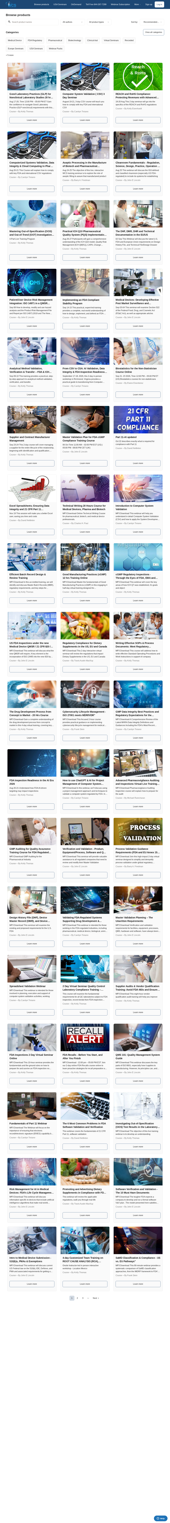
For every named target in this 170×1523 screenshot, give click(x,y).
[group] (75, 44)
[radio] (15, 40)
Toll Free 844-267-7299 (96, 4)
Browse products (41, 4)
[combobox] (73, 22)
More (136, 4)
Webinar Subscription (120, 4)
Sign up (148, 4)
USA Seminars (60, 4)
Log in (159, 4)
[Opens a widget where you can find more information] (161, 1519)
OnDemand (76, 4)
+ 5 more (10, 55)
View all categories (153, 32)
